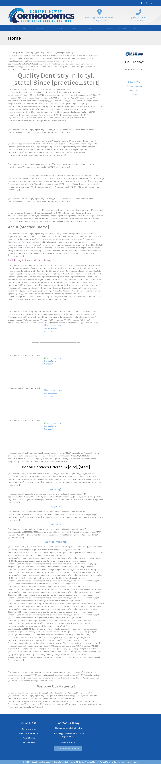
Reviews (108, 28)
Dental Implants (56, 541)
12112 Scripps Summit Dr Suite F (99, 17)
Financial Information (134, 86)
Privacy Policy (99, 762)
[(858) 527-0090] (138, 12)
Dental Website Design (63, 762)
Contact (136, 28)
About (24, 28)
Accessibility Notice (130, 762)
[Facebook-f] (141, 3)
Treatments (58, 28)
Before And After (134, 82)
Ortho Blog (122, 28)
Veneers (56, 524)
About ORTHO (92, 28)
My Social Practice (84, 762)
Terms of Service (113, 762)
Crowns (56, 506)
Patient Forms (134, 90)
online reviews (32, 245)
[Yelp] (151, 3)
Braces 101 (75, 28)
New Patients (40, 28)
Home (12, 28)
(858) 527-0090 (138, 18)
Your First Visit (134, 94)
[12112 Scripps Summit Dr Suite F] (99, 12)
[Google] (146, 3)
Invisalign (55, 489)
